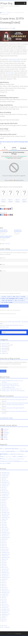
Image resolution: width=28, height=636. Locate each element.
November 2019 (6, 534)
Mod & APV (4, 350)
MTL (23, 454)
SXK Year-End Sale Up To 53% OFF (10, 384)
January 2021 (5, 510)
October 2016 (5, 594)
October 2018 (5, 556)
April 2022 (4, 489)
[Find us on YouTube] (8, 215)
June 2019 (4, 542)
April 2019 (4, 546)
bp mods (19, 448)
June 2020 (4, 522)
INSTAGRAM (6, 432)
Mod (22, 454)
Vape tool (4, 463)
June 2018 (4, 562)
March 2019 (5, 547)
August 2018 (5, 559)
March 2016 (5, 604)
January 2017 (5, 589)
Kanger (9, 454)
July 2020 (4, 520)
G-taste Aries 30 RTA (14, 59)
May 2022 (4, 487)
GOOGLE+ (5, 431)
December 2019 (6, 532)
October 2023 (5, 475)
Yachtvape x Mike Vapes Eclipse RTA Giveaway (17, 403)
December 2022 (6, 482)
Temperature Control (6, 461)
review (20, 456)
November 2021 (6, 494)
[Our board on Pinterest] (6, 215)
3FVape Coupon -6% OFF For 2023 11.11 (12, 389)
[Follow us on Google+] (4, 215)
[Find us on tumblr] (10, 215)
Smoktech (10, 459)
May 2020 (4, 524)
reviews (3, 351)
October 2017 (5, 576)
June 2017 (4, 582)
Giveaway (4, 348)
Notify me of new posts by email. (9, 313)
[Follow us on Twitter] (2, 215)
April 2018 (4, 566)
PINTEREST (5, 434)
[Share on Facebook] (1, 209)
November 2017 (6, 574)
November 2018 (6, 554)
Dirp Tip (16, 451)
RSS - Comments (6, 627)
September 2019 (6, 537)
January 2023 (5, 480)
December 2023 (6, 472)
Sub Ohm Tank (20, 459)
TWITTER (5, 437)
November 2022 (6, 484)
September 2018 (6, 557)
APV (1, 449)
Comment (4, 271)
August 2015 (5, 616)
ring (26, 456)
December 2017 (6, 572)
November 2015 (6, 611)
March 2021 (5, 507)
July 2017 (4, 581)
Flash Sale (4, 346)
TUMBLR (5, 436)
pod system (6, 456)
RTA (1, 459)
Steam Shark (15, 459)
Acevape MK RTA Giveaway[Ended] (4, 230)
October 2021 (5, 495)
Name (3, 258)
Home (3, 12)
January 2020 (5, 530)
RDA (14, 456)
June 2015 (4, 619)
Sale (4, 459)
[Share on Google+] (4, 209)
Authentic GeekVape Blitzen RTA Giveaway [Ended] (6, 236)
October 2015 (5, 612)
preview (10, 456)
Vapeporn (4, 353)
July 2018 (4, 561)
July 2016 (4, 597)
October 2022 (5, 485)
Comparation (2, 451)
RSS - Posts (4, 625)
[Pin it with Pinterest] (8, 209)
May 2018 (4, 564)
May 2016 (4, 601)
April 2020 (4, 525)
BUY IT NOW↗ (3, 200)
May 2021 (4, 504)
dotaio (19, 451)
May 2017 (4, 584)
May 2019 (4, 544)
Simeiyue (6, 459)
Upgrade (21, 461)
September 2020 (6, 517)
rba (12, 456)
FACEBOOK (5, 429)
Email (3, 264)
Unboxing (16, 461)
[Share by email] (12, 208)
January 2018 (5, 571)
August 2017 (5, 579)
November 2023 (6, 474)
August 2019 (5, 539)
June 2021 (4, 502)
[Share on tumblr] (10, 209)
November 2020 (6, 514)
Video (8, 463)
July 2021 (4, 500)
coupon (8, 451)
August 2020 (5, 519)
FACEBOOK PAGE (6, 418)
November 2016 (6, 592)
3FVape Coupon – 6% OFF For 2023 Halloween (13, 390)
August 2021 (5, 499)
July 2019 (4, 541)
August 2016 (5, 596)
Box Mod (15, 449)
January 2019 (5, 550)
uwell (24, 461)
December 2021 (6, 492)
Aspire (4, 448)
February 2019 (5, 549)
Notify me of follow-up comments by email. (11, 310)
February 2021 (5, 509)
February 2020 (5, 529)
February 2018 (5, 569)
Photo (2, 456)
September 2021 (6, 497)
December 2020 (6, 512)
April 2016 (4, 602)
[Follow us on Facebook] (1, 215)
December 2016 (6, 591)
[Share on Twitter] (2, 209)
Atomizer (9, 12)
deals (13, 451)
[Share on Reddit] (6, 209)
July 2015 (4, 617)
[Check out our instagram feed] (12, 215)
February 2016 (5, 606)
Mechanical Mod (16, 454)
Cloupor (22, 448)
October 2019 (5, 536)
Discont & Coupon (6, 345)
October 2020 (5, 516)
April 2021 (4, 505)
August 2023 (5, 477)
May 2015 (4, 621)
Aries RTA (10, 73)
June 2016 (4, 599)
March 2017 (5, 587)
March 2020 (5, 527)
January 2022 (5, 490)
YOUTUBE (5, 439)
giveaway (3, 454)
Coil (25, 448)
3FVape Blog (6, 3)
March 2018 (5, 567)
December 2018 (6, 552)
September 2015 (6, 614)
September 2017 (6, 577)
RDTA (17, 456)
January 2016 (5, 607)
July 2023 (4, 479)
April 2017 (4, 586)
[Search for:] (14, 332)
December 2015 (6, 609)
